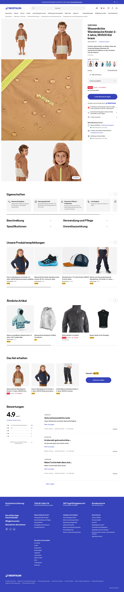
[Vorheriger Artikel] (110, 194)
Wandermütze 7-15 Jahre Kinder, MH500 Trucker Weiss (75, 278)
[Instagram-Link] (10, 529)
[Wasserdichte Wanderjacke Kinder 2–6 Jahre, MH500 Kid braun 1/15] (62, 39)
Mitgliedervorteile (100, 13)
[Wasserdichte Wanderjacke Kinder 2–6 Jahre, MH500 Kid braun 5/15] (62, 161)
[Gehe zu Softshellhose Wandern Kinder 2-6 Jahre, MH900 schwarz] (67, 374)
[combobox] (102, 81)
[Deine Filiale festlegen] (97, 8)
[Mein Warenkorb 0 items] (117, 8)
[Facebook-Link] (6, 529)
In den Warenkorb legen (102, 97)
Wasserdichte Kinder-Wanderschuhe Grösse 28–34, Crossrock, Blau (47, 278)
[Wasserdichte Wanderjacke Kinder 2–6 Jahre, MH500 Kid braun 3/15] (41, 100)
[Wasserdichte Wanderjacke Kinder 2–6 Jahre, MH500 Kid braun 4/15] (21, 161)
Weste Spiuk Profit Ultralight (99, 335)
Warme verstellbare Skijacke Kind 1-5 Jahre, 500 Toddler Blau (19, 336)
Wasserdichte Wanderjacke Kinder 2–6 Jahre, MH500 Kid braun (16, 390)
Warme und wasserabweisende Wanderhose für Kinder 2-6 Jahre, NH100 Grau (101, 278)
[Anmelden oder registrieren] (113, 8)
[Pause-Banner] (114, 2)
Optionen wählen (98, 380)
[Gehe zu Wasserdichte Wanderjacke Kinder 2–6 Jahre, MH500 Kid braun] (18, 374)
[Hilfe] (108, 8)
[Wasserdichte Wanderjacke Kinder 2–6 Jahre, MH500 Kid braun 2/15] (21, 39)
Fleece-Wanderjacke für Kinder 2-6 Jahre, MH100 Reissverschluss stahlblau (20, 278)
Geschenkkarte (113, 13)
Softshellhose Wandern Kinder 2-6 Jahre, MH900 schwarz (67, 390)
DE (104, 8)
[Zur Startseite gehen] (13, 8)
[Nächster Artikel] (115, 194)
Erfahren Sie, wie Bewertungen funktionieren (18, 442)
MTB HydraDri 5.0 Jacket (70, 335)
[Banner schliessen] (117, 2)
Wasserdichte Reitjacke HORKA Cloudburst (45, 336)
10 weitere (76, 177)
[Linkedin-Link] (14, 529)
